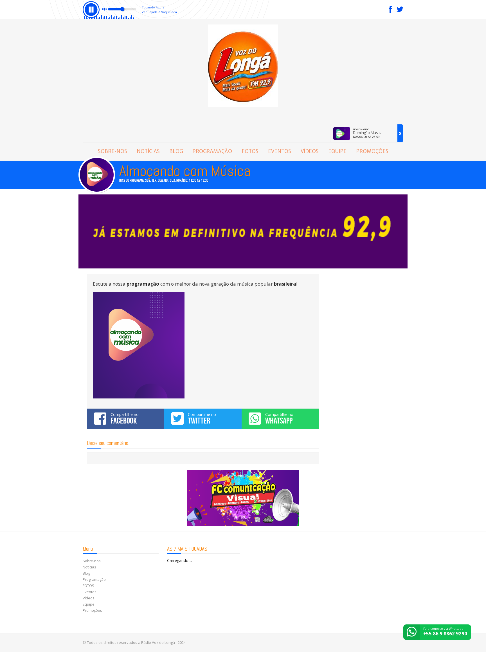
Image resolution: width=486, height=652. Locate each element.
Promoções (372, 151)
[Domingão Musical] (400, 133)
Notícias (148, 151)
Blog (176, 151)
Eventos (279, 151)
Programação (212, 151)
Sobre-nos (112, 151)
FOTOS (250, 151)
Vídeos (310, 151)
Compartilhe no (125, 418)
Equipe (337, 151)
